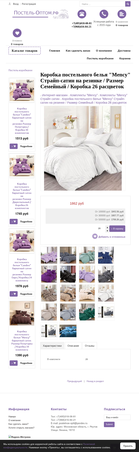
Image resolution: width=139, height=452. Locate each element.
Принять (128, 446)
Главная (54, 50)
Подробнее (26, 146)
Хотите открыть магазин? (21, 427)
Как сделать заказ (78, 50)
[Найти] (128, 4)
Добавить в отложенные (111, 237)
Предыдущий (74, 381)
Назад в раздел (95, 381)
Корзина (125, 58)
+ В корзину (117, 228)
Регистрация (29, 3)
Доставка (124, 50)
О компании (104, 50)
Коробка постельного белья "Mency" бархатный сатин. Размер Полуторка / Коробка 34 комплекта (21, 340)
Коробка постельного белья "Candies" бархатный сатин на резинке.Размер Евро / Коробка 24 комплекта (22, 270)
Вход (15, 3)
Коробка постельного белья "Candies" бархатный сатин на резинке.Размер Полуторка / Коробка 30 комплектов (21, 120)
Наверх (12, 416)
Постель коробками (100, 58)
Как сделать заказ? (18, 423)
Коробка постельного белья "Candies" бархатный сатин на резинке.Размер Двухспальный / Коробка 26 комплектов (21, 196)
